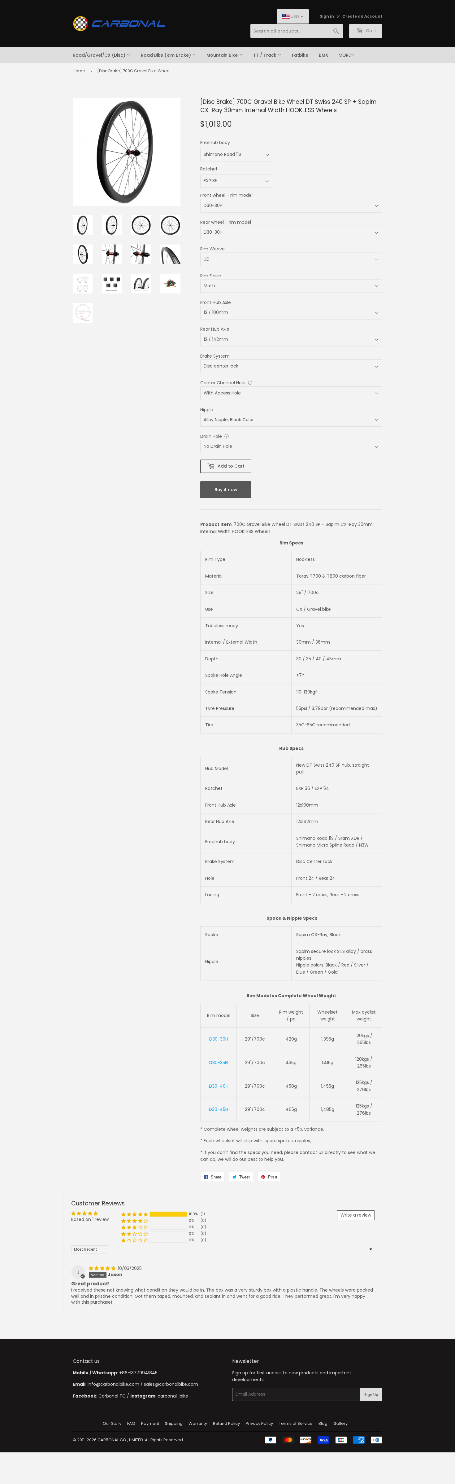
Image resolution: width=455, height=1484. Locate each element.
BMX (323, 55)
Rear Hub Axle (214, 329)
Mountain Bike (222, 55)
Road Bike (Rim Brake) (166, 55)
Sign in (327, 16)
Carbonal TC (112, 1396)
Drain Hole (211, 436)
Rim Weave (212, 249)
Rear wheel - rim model (225, 222)
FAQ (131, 1423)
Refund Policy (226, 1423)
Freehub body (215, 142)
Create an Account (362, 16)
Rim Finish (210, 276)
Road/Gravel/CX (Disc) (100, 55)
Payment (150, 1423)
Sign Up (371, 1394)
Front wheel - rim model (226, 195)
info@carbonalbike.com (113, 1384)
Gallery (340, 1423)
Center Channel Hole (222, 383)
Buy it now (225, 490)
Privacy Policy (259, 1423)
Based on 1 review (90, 1219)
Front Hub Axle (215, 302)
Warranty (197, 1423)
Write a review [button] (355, 1215)
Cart (370, 31)
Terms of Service (296, 1423)
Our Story (112, 1423)
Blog (322, 1423)
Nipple (206, 410)
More (345, 55)
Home (79, 71)
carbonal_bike (173, 1396)
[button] (134, 1214)
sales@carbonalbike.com (171, 1384)
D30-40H (218, 1086)
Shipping (174, 1423)
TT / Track (265, 55)
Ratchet (209, 169)
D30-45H (218, 1109)
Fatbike (300, 55)
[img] (103, 1268)
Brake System (215, 356)
